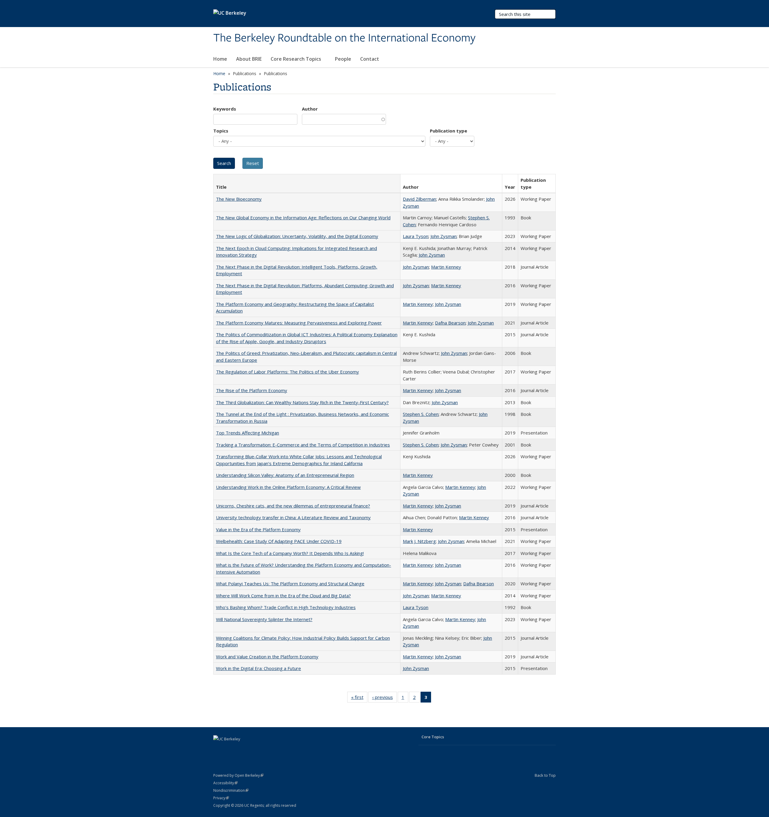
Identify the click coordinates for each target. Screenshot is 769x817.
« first (359, 698)
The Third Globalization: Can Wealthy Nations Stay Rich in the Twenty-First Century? (302, 402)
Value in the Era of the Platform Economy (258, 529)
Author (310, 109)
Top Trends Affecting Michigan (247, 433)
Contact (369, 59)
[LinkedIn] (218, 749)
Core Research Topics (296, 59)
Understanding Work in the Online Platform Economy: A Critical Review (288, 487)
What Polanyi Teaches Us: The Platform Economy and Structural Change (290, 584)
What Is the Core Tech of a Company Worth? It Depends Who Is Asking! (290, 553)
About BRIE (249, 59)
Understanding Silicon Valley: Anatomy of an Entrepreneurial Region (285, 475)
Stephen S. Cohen (421, 414)
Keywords (224, 109)
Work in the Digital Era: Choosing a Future (258, 668)
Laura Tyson (415, 236)
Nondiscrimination (230, 790)
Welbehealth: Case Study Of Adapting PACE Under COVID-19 (279, 541)
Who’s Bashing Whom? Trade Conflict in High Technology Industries (286, 607)
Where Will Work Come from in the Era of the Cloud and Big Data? (283, 596)
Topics (220, 131)
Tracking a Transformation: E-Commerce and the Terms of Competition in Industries (303, 445)
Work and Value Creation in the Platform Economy (267, 657)
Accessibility (225, 782)
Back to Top (545, 775)
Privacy (221, 797)
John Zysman (443, 236)
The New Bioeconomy (239, 199)
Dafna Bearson (450, 323)
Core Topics (432, 736)
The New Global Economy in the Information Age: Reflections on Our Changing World (303, 218)
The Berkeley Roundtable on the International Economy (344, 38)
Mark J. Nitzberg (419, 541)
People (343, 59)
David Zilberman (419, 199)
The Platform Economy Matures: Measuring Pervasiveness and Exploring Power (299, 323)
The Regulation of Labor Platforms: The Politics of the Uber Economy (287, 372)
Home (220, 59)
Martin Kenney (446, 267)
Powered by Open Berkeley (238, 775)
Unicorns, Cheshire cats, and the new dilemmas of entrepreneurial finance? (293, 506)
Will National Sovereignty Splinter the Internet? (264, 619)
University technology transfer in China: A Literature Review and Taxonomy (293, 517)
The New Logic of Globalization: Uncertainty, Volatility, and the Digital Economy (297, 236)
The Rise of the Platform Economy (251, 390)
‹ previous (384, 698)
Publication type (448, 131)
